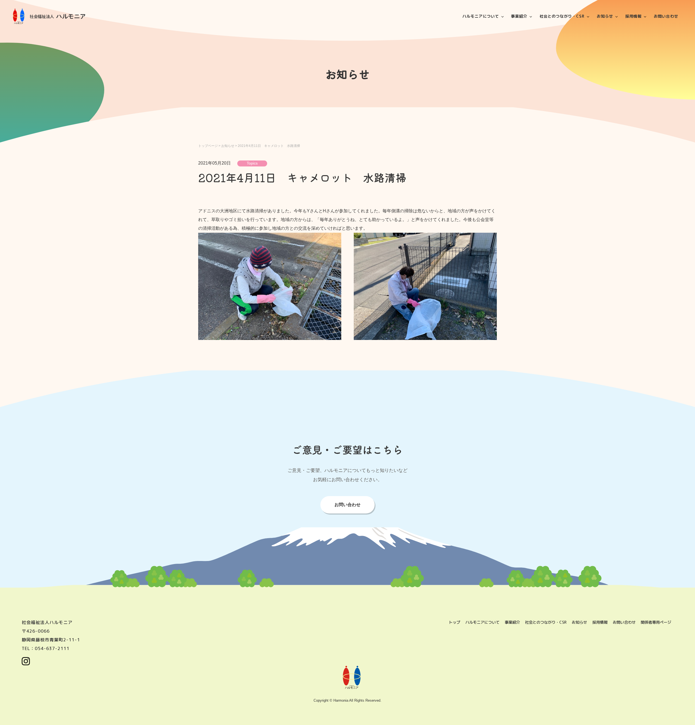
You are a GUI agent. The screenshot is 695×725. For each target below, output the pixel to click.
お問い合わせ (666, 16)
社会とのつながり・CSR (562, 16)
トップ (454, 622)
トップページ (208, 146)
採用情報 (633, 16)
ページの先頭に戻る (684, 714)
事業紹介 (519, 16)
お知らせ (605, 16)
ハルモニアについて (480, 16)
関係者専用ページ (656, 622)
